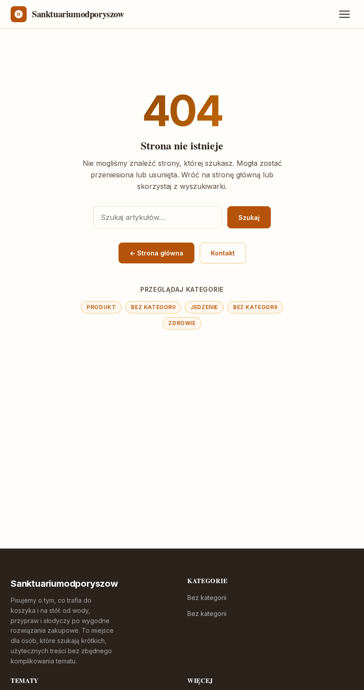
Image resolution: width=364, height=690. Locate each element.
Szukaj (249, 217)
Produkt (101, 307)
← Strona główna (156, 253)
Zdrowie (181, 323)
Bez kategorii (153, 307)
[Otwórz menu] (344, 14)
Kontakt (223, 253)
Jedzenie (204, 307)
